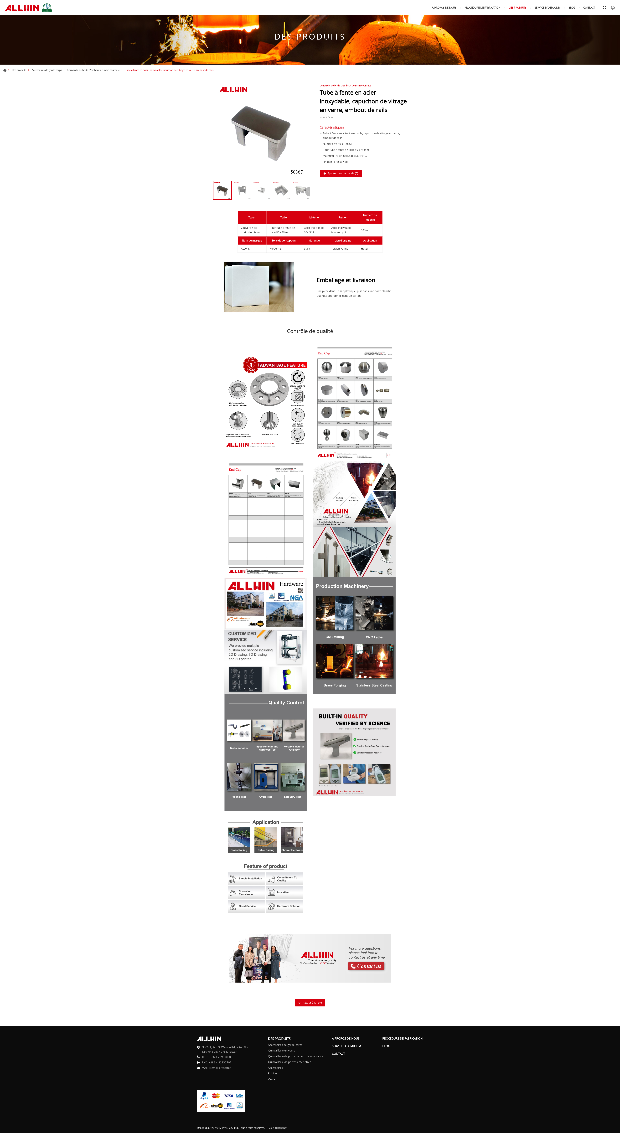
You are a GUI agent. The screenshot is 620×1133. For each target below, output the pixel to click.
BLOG (571, 7)
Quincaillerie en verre (281, 1050)
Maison (4, 70)
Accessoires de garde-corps (47, 70)
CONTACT (589, 7)
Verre (271, 1079)
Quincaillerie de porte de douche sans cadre (295, 1056)
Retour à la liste (312, 1002)
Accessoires (275, 1068)
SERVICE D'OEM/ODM (547, 7)
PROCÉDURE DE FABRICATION (482, 7)
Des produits (19, 70)
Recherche (604, 7)
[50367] (261, 130)
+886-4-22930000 (219, 1057)
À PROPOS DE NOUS (444, 7)
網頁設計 (282, 1127)
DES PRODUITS (517, 7)
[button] (307, 191)
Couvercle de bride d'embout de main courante (93, 70)
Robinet (273, 1073)
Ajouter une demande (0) (343, 173)
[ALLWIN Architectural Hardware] (29, 7)
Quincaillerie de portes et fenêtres (289, 1062)
